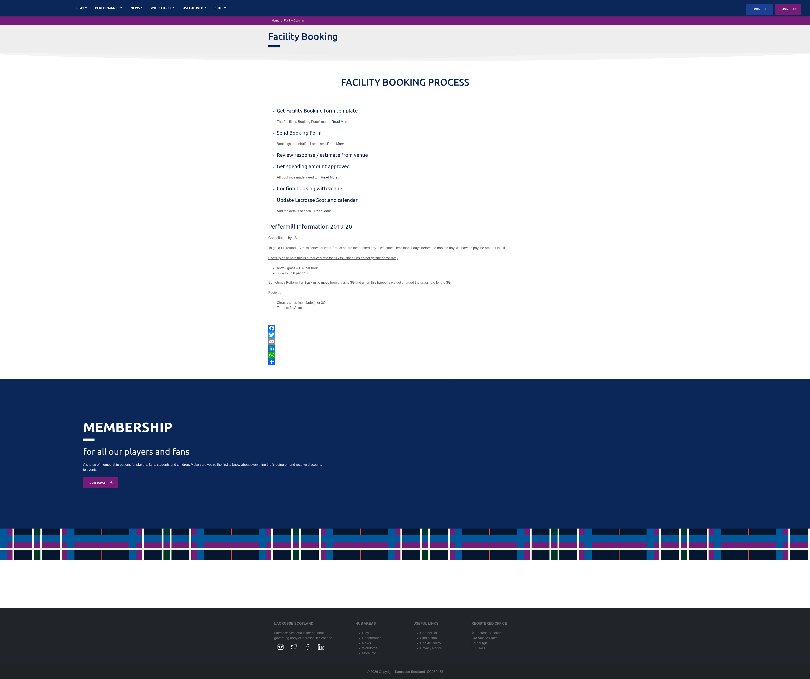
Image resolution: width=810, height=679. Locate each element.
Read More (340, 121)
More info (369, 653)
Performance (107, 8)
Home (275, 20)
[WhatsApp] (405, 355)
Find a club (428, 638)
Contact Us (428, 633)
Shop (219, 8)
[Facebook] (405, 328)
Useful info (193, 8)
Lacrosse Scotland (410, 672)
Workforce (161, 8)
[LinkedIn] (405, 348)
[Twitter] (405, 334)
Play (80, 8)
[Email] (405, 341)
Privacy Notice (431, 648)
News (135, 8)
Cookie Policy (430, 643)
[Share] (405, 361)
